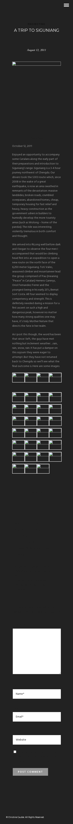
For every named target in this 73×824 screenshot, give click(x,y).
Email (18, 708)
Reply (20, 554)
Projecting (36, 24)
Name (18, 685)
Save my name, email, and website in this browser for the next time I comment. (36, 756)
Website (19, 730)
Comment (21, 624)
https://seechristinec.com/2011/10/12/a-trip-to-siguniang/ (33, 569)
